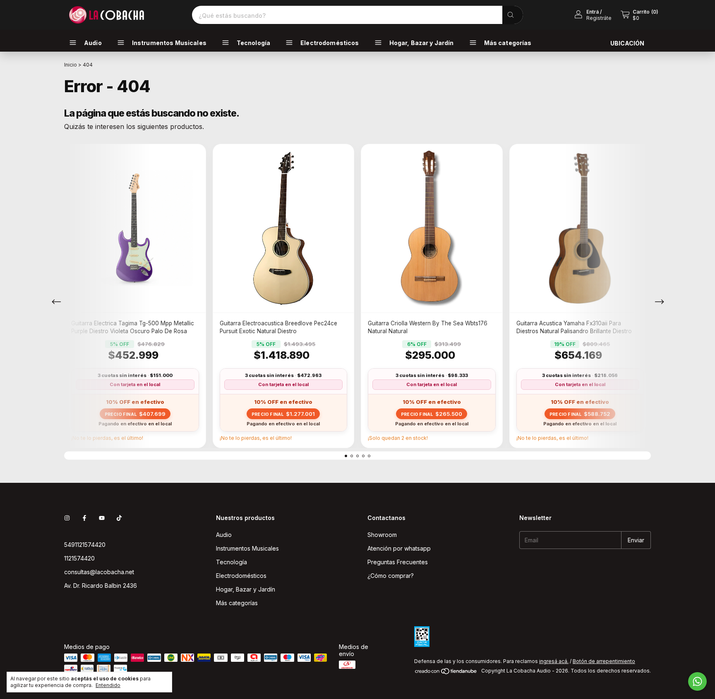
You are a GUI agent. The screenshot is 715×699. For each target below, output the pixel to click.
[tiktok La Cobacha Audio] (119, 517)
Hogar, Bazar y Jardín (245, 589)
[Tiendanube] (446, 673)
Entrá (592, 12)
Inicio (70, 65)
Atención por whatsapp (399, 548)
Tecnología (231, 561)
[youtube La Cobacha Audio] (102, 517)
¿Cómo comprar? (390, 575)
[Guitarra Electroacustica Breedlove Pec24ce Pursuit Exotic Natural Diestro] (283, 228)
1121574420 (79, 558)
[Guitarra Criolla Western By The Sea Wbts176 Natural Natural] (431, 228)
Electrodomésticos (241, 575)
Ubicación (627, 43)
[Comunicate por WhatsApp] (697, 681)
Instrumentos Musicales (247, 548)
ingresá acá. (554, 661)
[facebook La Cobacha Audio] (84, 517)
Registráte (599, 18)
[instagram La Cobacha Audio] (67, 517)
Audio (224, 534)
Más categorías (237, 602)
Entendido (108, 685)
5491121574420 (85, 544)
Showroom (382, 534)
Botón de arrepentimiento (604, 661)
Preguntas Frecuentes (397, 561)
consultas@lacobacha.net (99, 571)
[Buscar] (512, 15)
